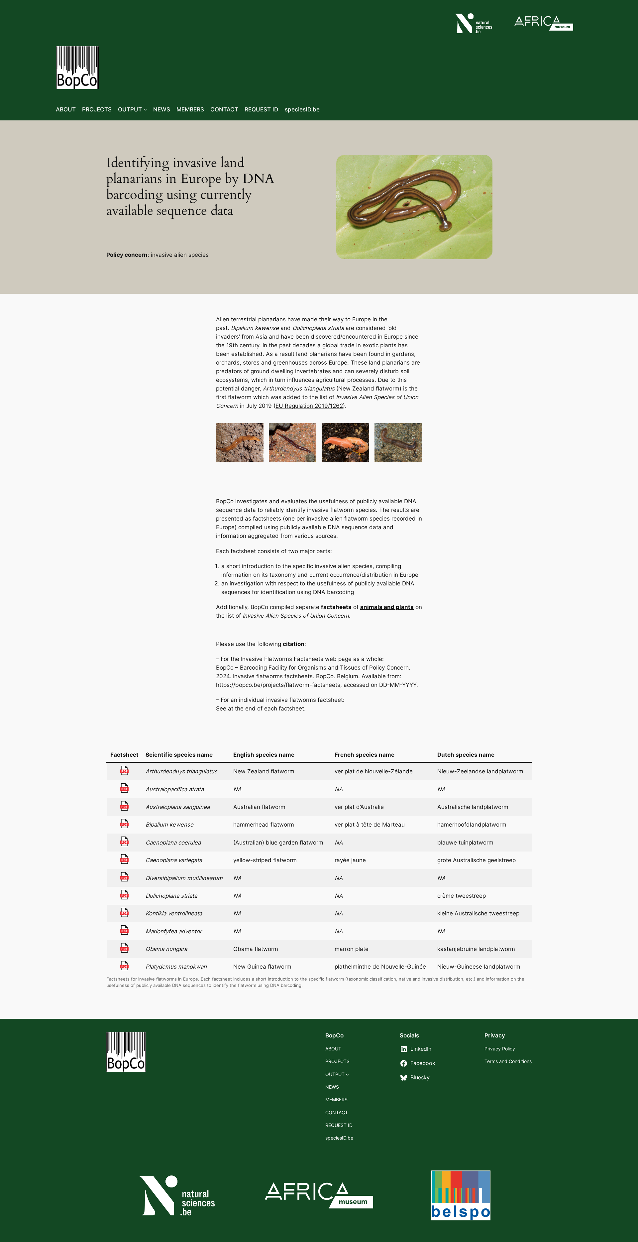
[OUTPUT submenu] (145, 109)
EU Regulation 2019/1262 (309, 405)
